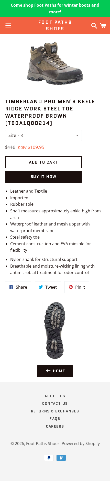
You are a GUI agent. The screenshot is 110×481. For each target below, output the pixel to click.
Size (12, 135)
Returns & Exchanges (55, 411)
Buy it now (44, 177)
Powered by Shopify (81, 443)
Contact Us (55, 403)
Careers (55, 426)
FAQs (55, 418)
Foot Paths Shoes (55, 25)
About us (55, 396)
